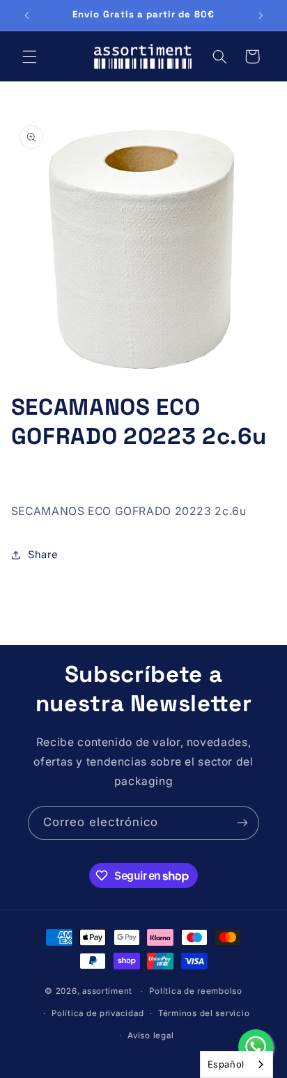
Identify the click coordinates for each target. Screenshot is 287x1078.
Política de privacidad (98, 1013)
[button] (29, 56)
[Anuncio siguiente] (260, 15)
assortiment (107, 991)
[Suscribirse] (242, 823)
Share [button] (43, 554)
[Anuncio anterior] (26, 15)
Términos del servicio (203, 1013)
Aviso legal (150, 1035)
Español (226, 1064)
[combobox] (236, 1064)
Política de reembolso (195, 991)
